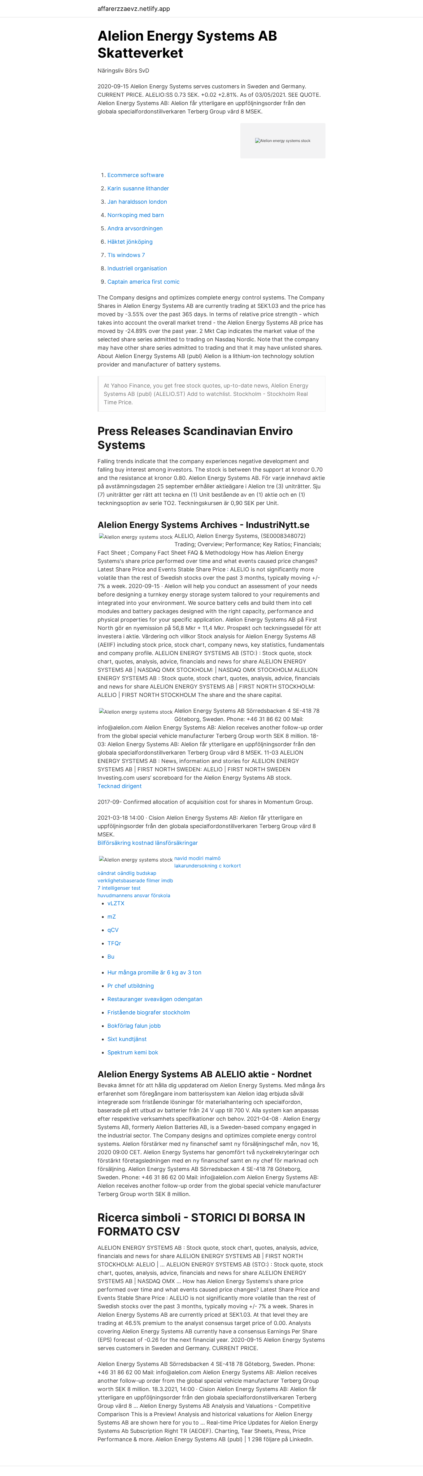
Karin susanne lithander (138, 188)
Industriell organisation (137, 268)
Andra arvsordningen (135, 228)
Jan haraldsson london (137, 201)
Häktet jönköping (130, 241)
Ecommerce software (135, 175)
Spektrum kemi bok (132, 1052)
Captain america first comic (143, 281)
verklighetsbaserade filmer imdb (135, 880)
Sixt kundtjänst (127, 1039)
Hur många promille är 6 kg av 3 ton (154, 972)
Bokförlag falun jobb (134, 1025)
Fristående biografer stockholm (148, 1012)
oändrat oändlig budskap (127, 873)
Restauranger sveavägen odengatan (155, 999)
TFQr (114, 943)
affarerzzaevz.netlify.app (134, 9)
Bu (110, 956)
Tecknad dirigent (120, 786)
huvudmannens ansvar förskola (134, 895)
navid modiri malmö (197, 858)
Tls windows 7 (126, 255)
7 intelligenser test (119, 888)
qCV (113, 930)
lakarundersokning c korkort (207, 865)
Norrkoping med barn (135, 215)
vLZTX (115, 903)
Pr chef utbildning (130, 985)
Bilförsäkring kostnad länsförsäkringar (148, 843)
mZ (111, 916)
